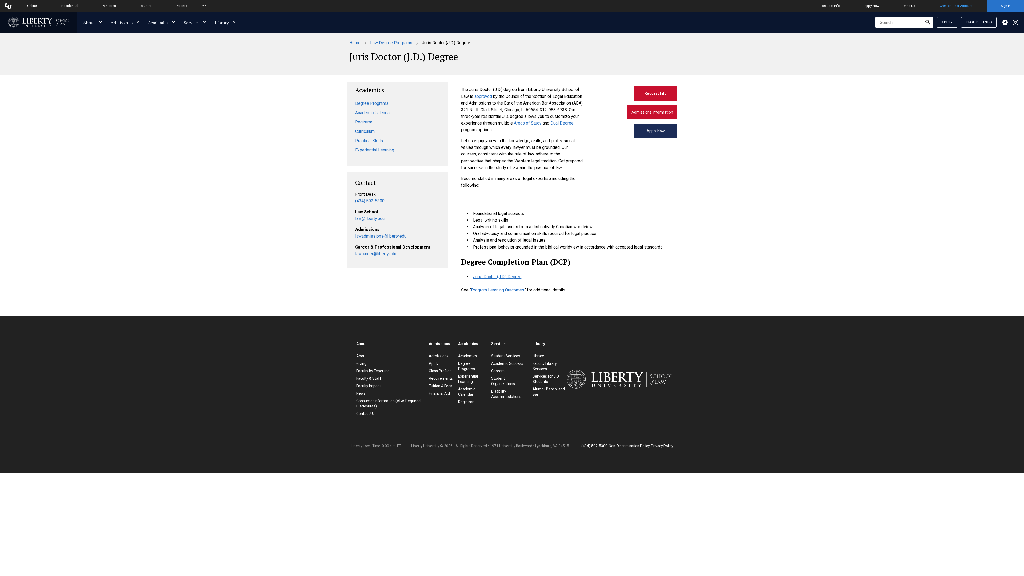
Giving (361, 363)
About (89, 23)
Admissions (122, 23)
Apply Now (871, 6)
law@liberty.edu (370, 218)
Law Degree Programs (391, 42)
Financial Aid (439, 393)
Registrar (363, 122)
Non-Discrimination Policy (629, 446)
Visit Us (909, 6)
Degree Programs (372, 103)
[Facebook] (1005, 22)
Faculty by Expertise (373, 371)
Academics (158, 23)
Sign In (1006, 6)
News (361, 393)
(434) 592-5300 (370, 200)
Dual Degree (562, 123)
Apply (947, 22)
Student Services (505, 356)
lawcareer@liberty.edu (375, 253)
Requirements (441, 378)
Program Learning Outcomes (497, 290)
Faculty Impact (368, 386)
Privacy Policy (662, 446)
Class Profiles (440, 371)
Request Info (830, 6)
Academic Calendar (373, 112)
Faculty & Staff (368, 378)
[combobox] (904, 22)
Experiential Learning (374, 150)
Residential (69, 6)
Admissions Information (652, 112)
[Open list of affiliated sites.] (204, 6)
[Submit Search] (928, 22)
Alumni (146, 6)
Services (191, 23)
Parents (181, 6)
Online (32, 6)
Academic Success (507, 363)
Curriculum (365, 131)
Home (355, 42)
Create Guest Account (956, 6)
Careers (498, 371)
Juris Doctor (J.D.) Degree (497, 276)
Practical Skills (369, 140)
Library (222, 23)
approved (483, 96)
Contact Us (365, 413)
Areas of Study (528, 123)
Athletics (109, 6)
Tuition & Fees (440, 386)
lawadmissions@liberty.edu (380, 236)
